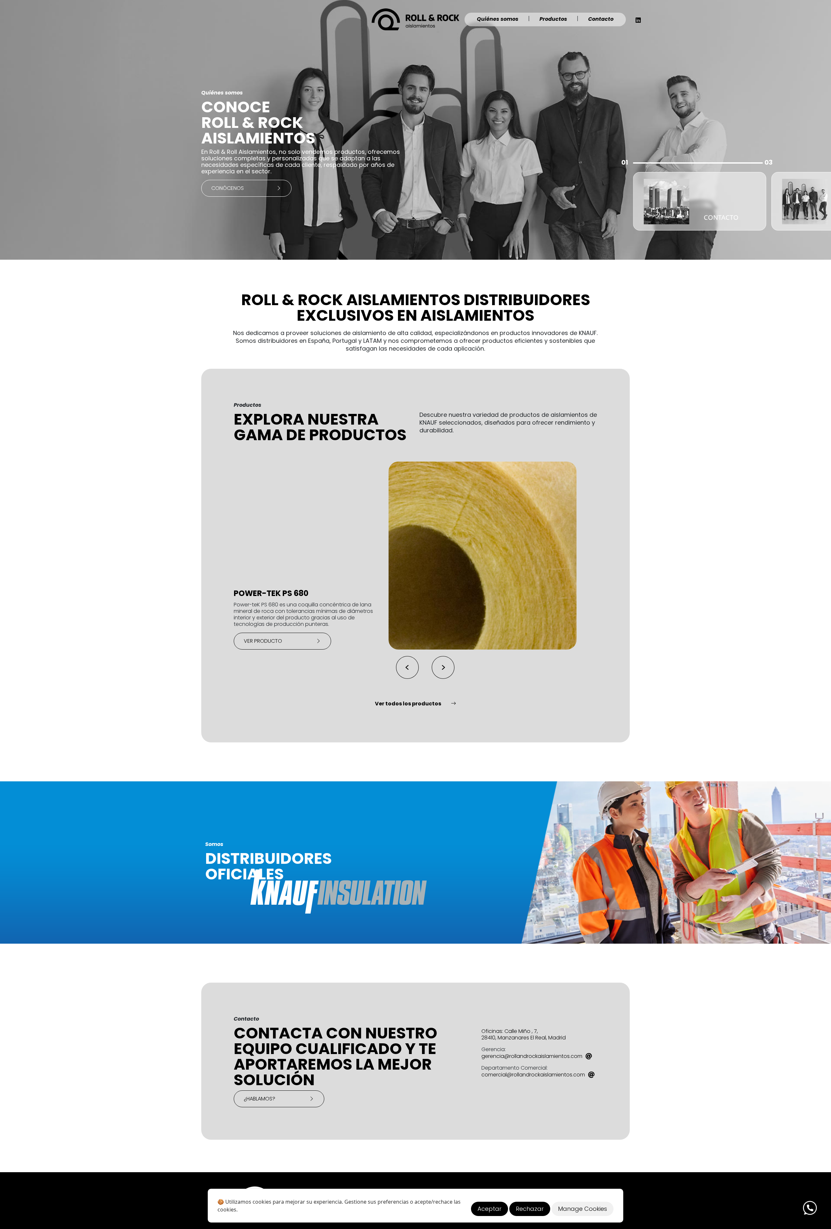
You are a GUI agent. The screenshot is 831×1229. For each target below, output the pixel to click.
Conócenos (227, 188)
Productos (553, 19)
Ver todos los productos (408, 703)
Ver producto (263, 641)
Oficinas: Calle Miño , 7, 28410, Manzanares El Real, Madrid (523, 1034)
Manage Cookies (582, 1209)
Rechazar (530, 1209)
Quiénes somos (497, 19)
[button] (443, 667)
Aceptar (490, 1209)
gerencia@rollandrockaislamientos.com (531, 1056)
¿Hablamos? (260, 1098)
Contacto (601, 19)
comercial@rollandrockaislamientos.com (533, 1075)
